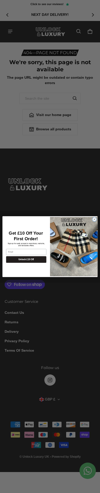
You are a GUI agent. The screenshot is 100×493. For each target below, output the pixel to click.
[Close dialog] (94, 219)
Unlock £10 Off (26, 259)
